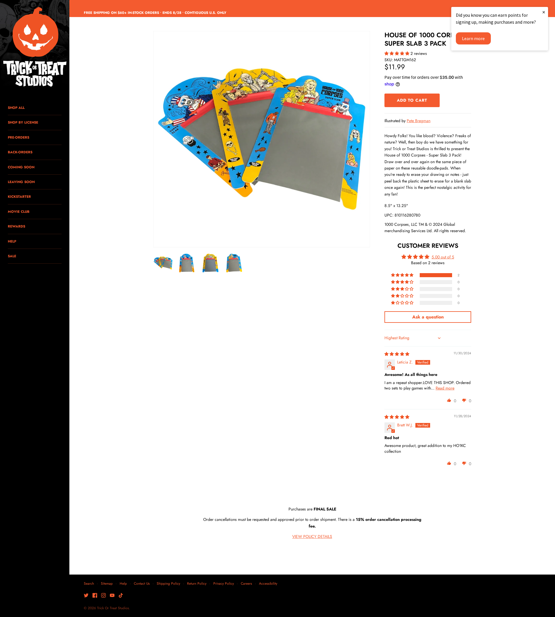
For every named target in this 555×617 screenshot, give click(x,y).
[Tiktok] (121, 595)
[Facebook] (94, 595)
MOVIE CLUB (18, 211)
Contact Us (142, 583)
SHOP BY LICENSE (23, 122)
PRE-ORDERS (18, 137)
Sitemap (107, 583)
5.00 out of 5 (443, 257)
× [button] (543, 12)
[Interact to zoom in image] (261, 139)
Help (123, 583)
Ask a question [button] (428, 317)
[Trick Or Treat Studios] (34, 47)
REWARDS (16, 226)
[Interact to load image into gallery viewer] (163, 263)
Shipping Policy (168, 583)
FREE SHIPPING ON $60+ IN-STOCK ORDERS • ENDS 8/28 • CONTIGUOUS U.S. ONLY (155, 12)
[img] (396, 354)
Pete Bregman (418, 121)
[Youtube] (112, 595)
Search (89, 583)
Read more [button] (445, 388)
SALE (12, 255)
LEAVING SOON (21, 181)
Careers (246, 583)
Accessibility (268, 583)
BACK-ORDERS (20, 152)
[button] (397, 53)
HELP (12, 241)
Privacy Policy (223, 583)
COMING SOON (21, 167)
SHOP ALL (16, 107)
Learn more (473, 38)
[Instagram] (103, 595)
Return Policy (196, 583)
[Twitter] (86, 595)
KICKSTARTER (19, 196)
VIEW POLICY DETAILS (312, 536)
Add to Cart (412, 100)
